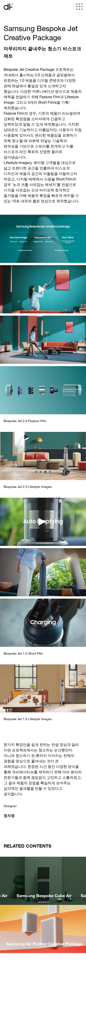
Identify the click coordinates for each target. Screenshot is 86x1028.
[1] (36, 472)
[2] (41, 472)
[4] (50, 472)
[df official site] (8, 6)
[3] (45, 472)
